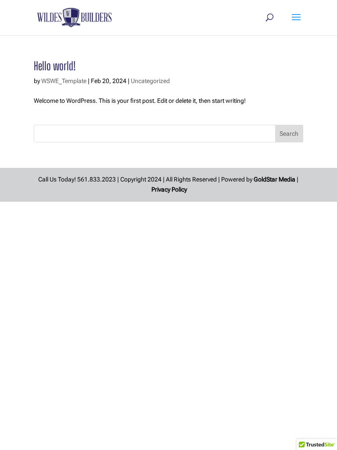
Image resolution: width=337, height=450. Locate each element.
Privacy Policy (169, 189)
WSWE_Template (63, 80)
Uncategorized (150, 80)
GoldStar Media (274, 179)
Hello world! (54, 66)
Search (289, 133)
